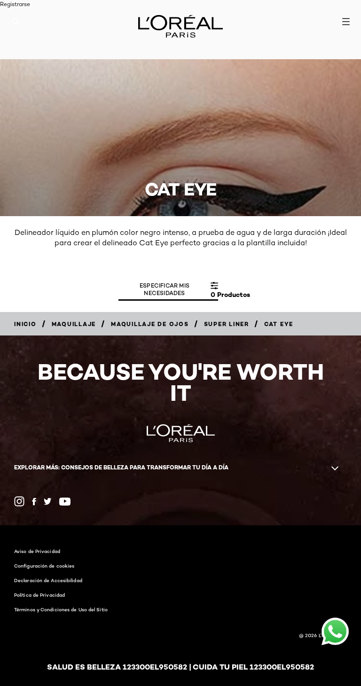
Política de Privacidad (39, 595)
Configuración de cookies (44, 566)
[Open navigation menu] (346, 21)
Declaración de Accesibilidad (48, 580)
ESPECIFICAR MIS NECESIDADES (164, 289)
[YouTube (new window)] (65, 502)
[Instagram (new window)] (19, 501)
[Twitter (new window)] (48, 501)
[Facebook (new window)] (34, 502)
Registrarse (15, 4)
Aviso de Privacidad (37, 551)
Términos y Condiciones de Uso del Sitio (61, 609)
